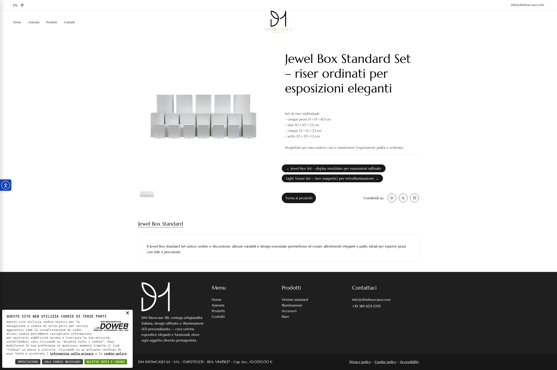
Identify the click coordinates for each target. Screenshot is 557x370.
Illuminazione (292, 305)
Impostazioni (27, 361)
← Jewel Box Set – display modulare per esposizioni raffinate (333, 168)
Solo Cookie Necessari (62, 361)
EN (15, 5)
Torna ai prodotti (298, 198)
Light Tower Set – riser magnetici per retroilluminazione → (332, 178)
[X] (403, 198)
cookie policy (115, 353)
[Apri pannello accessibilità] (5, 185)
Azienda (33, 22)
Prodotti (51, 22)
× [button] (127, 312)
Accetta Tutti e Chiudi (106, 361)
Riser (285, 316)
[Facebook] (392, 198)
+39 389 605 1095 (366, 306)
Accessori (289, 311)
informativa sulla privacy (72, 353)
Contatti (69, 22)
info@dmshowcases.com (527, 5)
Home (17, 22)
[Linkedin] (414, 198)
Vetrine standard (295, 299)
